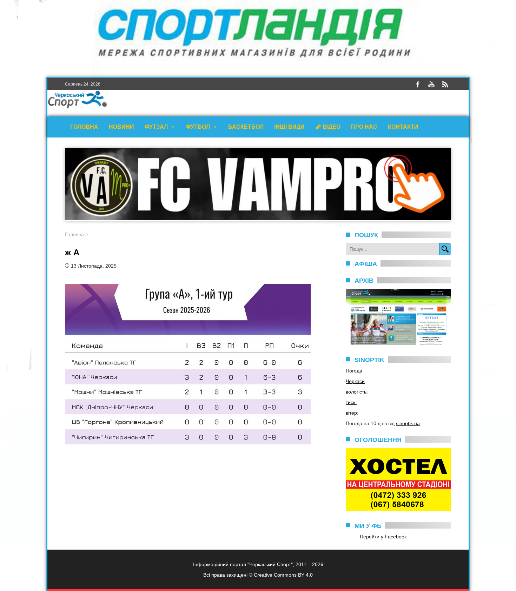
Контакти (403, 127)
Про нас (364, 127)
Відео (331, 127)
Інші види (289, 127)
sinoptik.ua (408, 423)
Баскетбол (246, 127)
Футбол (198, 127)
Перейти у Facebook (383, 536)
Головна (84, 127)
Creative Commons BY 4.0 (283, 575)
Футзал (156, 127)
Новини (121, 127)
